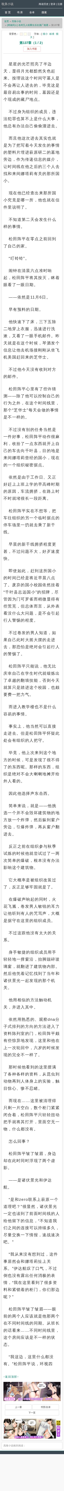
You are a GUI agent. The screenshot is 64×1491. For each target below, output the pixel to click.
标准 (51, 33)
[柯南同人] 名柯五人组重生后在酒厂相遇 (27, 25)
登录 (53, 4)
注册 (59, 4)
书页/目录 (46, 1407)
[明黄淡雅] (25, 34)
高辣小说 (16, 21)
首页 (6, 21)
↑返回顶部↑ (11, 1376)
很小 (45, 33)
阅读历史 (44, 4)
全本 (32, 12)
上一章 (18, 1407)
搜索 (44, 12)
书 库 (20, 12)
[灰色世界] (29, 34)
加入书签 (32, 48)
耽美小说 (7, 4)
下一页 (32, 1412)
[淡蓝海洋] (21, 34)
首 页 (8, 12)
